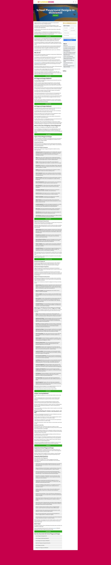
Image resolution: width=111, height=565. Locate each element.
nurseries (54, 528)
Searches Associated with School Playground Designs (68, 66)
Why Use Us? (65, 45)
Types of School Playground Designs (69, 52)
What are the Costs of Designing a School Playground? (69, 50)
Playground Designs (37, 62)
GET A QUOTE (48, 134)
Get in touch (55, 15)
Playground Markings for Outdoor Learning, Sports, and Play (69, 58)
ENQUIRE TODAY (48, 103)
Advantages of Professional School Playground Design (69, 54)
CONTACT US (48, 445)
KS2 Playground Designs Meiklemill (69, 48)
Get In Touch (65, 64)
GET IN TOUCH (48, 36)
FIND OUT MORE (48, 76)
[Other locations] (73, 2)
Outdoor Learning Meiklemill (68, 56)
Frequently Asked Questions (68, 62)
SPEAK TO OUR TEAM (48, 259)
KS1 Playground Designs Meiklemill (69, 46)
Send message (69, 40)
